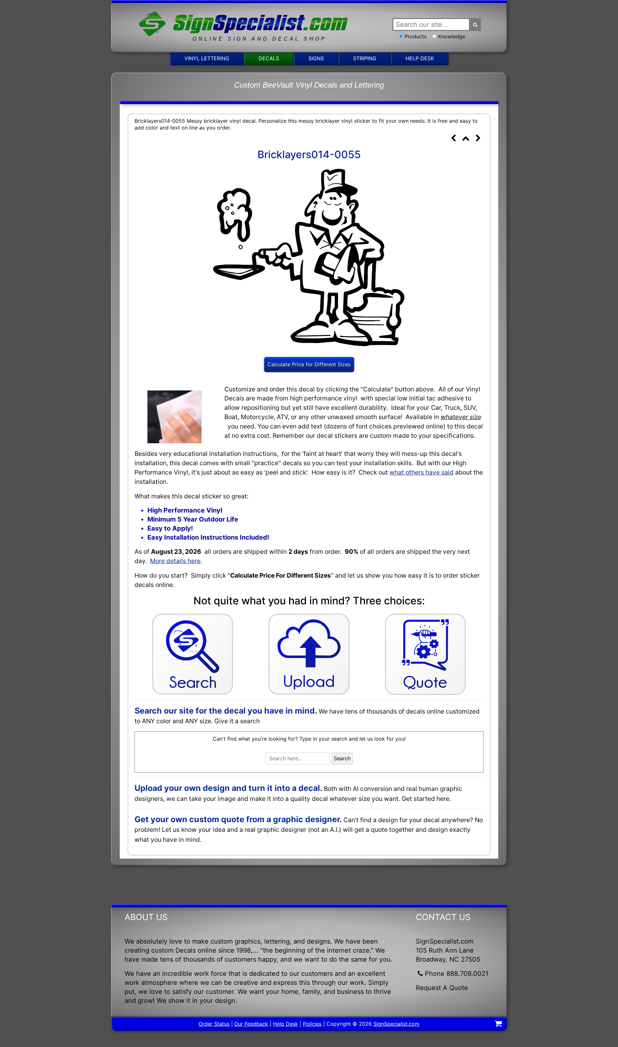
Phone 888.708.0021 (456, 973)
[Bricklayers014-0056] (478, 139)
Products (415, 36)
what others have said (421, 472)
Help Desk (420, 58)
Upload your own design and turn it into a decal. (228, 788)
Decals (268, 58)
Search (342, 758)
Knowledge (451, 36)
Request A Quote (442, 988)
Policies (312, 1024)
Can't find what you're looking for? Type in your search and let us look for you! (309, 738)
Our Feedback (251, 1024)
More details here (175, 561)
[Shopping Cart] (498, 1024)
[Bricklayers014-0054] (453, 139)
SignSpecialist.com (396, 1024)
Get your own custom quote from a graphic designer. (238, 819)
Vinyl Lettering (206, 58)
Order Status (214, 1024)
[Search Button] (475, 24)
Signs (316, 58)
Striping (364, 58)
